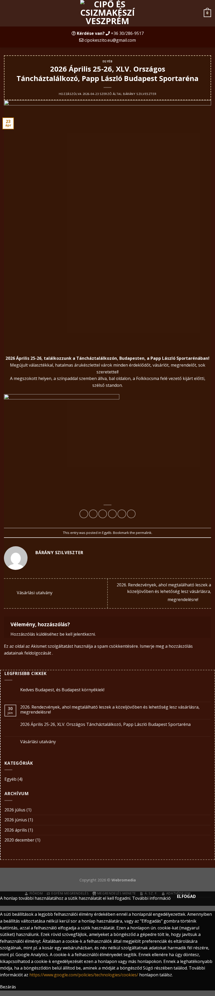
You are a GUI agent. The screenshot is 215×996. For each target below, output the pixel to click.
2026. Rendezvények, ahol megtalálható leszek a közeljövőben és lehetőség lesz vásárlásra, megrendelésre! (164, 592)
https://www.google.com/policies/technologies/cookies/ (83, 975)
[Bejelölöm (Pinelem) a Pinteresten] (121, 514)
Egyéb (108, 61)
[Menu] (7, 13)
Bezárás (8, 987)
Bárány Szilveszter (139, 94)
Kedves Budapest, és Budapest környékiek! (62, 689)
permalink (144, 532)
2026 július (14, 810)
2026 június (15, 820)
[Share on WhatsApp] (83, 514)
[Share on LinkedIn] (131, 514)
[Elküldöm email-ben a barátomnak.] (112, 514)
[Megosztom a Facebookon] (93, 514)
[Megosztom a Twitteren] (102, 514)
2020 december (19, 840)
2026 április (15, 830)
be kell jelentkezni (77, 634)
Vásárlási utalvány (34, 593)
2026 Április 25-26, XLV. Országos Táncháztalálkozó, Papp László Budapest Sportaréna (105, 724)
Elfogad (186, 896)
